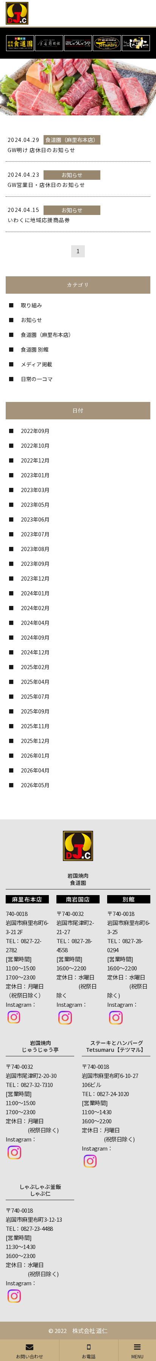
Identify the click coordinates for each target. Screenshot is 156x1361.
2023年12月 (35, 578)
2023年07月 (35, 534)
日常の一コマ (37, 379)
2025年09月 (35, 711)
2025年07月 (35, 696)
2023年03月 (35, 490)
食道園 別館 (34, 349)
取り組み (31, 305)
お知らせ (31, 320)
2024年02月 (35, 608)
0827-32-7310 (37, 1084)
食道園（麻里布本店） (47, 334)
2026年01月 (35, 755)
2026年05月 (35, 785)
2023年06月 (35, 519)
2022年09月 (35, 430)
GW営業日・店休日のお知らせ (46, 184)
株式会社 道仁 (90, 1331)
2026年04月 (35, 770)
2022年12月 (35, 460)
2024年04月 (35, 622)
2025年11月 (35, 726)
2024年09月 (35, 637)
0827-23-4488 (37, 1228)
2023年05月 (35, 504)
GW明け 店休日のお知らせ (41, 150)
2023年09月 (35, 563)
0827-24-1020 (113, 1094)
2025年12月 (35, 740)
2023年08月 (35, 549)
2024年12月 (35, 652)
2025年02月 (35, 667)
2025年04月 (35, 681)
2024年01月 (35, 593)
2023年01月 (35, 475)
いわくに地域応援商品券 (39, 220)
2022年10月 (35, 445)
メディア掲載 (36, 364)
